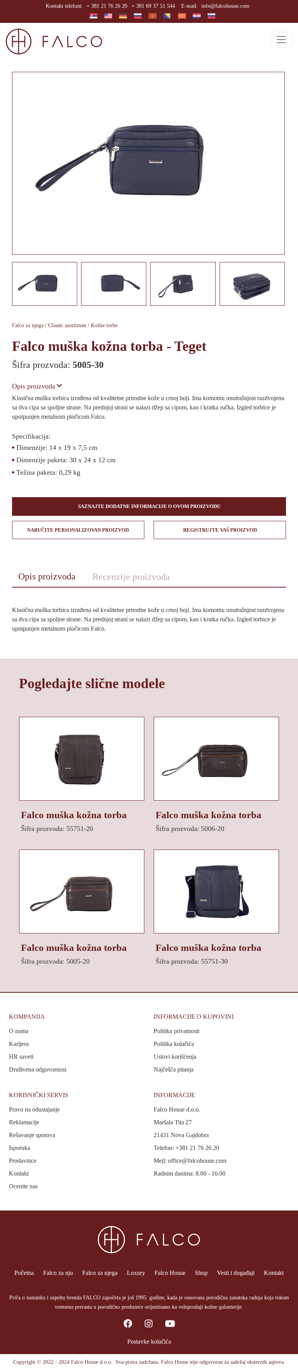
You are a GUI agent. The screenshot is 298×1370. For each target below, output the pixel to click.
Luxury (136, 1272)
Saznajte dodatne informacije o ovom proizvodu (149, 506)
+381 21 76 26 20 (197, 1148)
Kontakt (19, 1173)
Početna (24, 1272)
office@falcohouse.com (197, 1160)
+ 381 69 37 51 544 (153, 6)
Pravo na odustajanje (34, 1109)
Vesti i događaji (236, 1272)
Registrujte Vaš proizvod (220, 530)
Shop (201, 1272)
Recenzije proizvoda (131, 577)
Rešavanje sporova (32, 1135)
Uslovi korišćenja (175, 1056)
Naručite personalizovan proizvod (78, 530)
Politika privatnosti (176, 1031)
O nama (18, 1031)
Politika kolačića (174, 1044)
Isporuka (19, 1148)
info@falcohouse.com (225, 6)
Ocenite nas (23, 1186)
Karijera (19, 1044)
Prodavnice (22, 1160)
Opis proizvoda (33, 386)
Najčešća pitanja (174, 1069)
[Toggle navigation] (281, 39)
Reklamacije (24, 1122)
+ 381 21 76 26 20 (107, 6)
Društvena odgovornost (37, 1069)
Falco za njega (100, 1272)
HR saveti (21, 1056)
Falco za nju (58, 1272)
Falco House (169, 1272)
